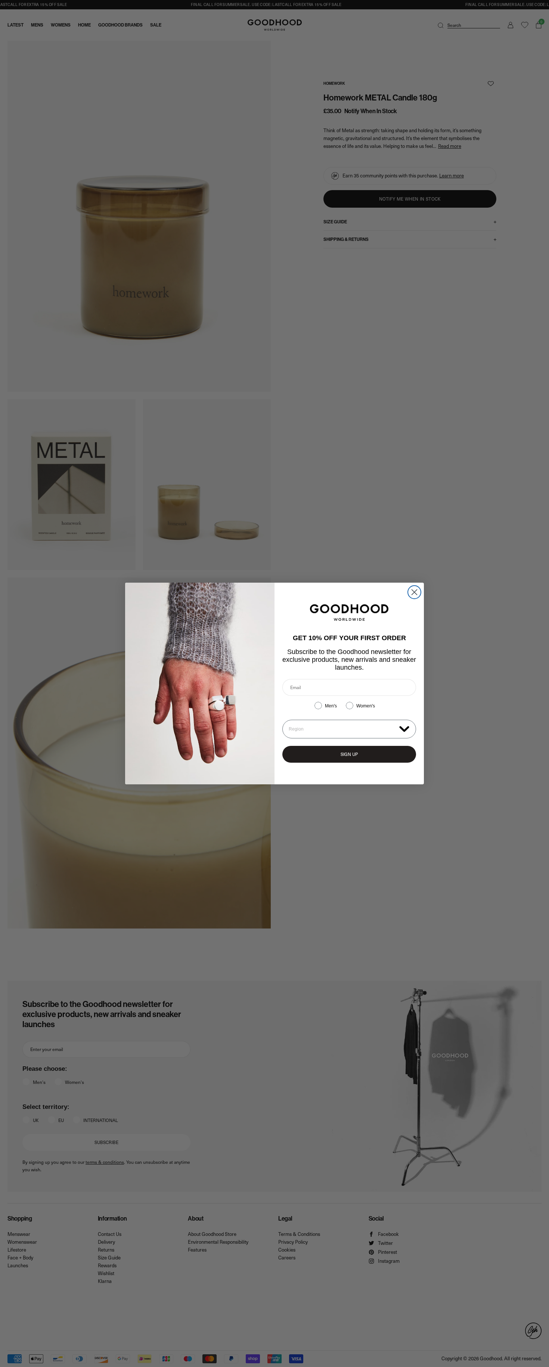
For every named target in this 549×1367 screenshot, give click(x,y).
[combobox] (342, 729)
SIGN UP (349, 754)
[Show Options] (404, 728)
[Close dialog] (414, 592)
